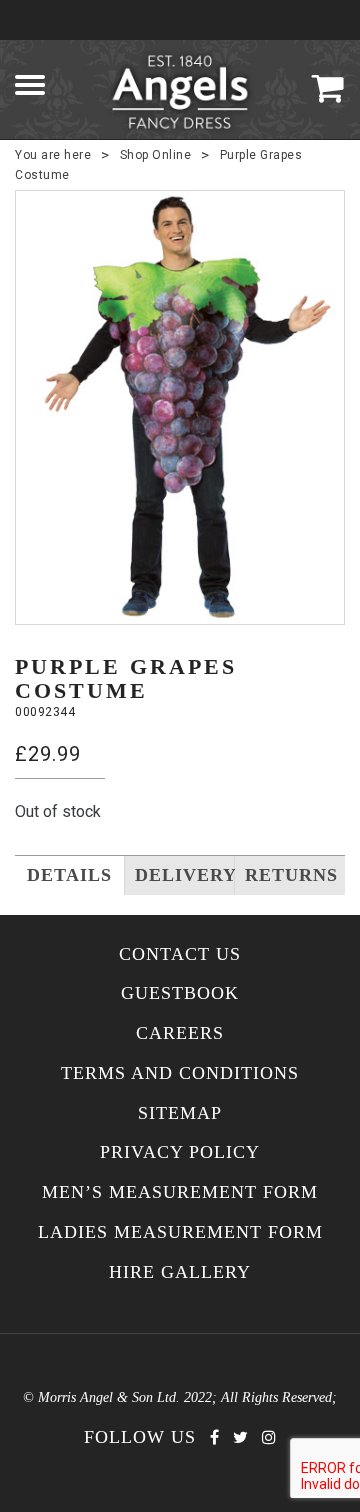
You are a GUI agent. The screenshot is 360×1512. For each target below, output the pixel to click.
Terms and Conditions (180, 1073)
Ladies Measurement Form (180, 1232)
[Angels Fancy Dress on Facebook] (214, 1437)
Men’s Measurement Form (180, 1192)
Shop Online (156, 155)
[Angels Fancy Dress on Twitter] (240, 1437)
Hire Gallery (180, 1272)
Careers (180, 1033)
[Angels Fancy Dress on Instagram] (269, 1437)
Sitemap (180, 1113)
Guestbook (180, 993)
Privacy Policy (180, 1152)
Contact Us (180, 954)
